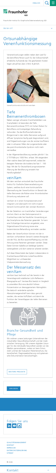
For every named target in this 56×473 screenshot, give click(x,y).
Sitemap (10, 453)
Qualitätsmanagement (16, 442)
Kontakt (10, 445)
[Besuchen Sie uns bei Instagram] (19, 425)
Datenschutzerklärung (17, 450)
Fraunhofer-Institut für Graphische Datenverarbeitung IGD (25, 20)
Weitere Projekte (17, 372)
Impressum (11, 448)
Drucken (13, 389)
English (36, 3)
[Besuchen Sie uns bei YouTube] (14, 425)
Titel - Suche (47, 3)
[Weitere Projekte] (28, 317)
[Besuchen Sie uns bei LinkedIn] (9, 425)
